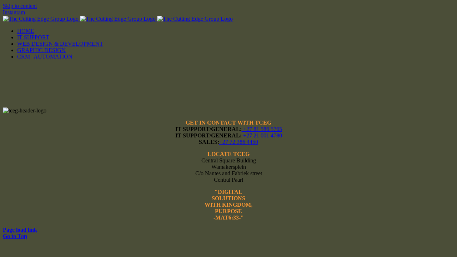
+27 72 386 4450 (238, 142)
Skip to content (20, 6)
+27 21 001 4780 (262, 135)
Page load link (20, 230)
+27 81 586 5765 (262, 129)
